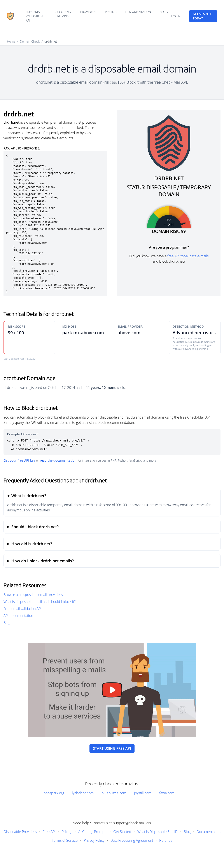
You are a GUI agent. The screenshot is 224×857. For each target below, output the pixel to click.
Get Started (122, 831)
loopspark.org (53, 793)
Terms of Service (65, 840)
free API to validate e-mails (187, 256)
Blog (164, 12)
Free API (49, 831)
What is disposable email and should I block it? (40, 601)
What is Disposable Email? (157, 831)
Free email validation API (34, 16)
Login (175, 16)
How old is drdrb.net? (31, 543)
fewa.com (166, 793)
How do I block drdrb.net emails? (42, 560)
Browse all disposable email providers (33, 594)
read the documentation (58, 460)
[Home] (10, 16)
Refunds (165, 840)
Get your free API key (19, 460)
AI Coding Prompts (63, 14)
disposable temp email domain (50, 122)
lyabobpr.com (83, 793)
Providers (88, 12)
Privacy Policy (94, 840)
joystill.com (142, 793)
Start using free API (112, 748)
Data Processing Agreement (131, 840)
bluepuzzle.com (114, 793)
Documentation (138, 12)
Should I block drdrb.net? (35, 526)
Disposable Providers (20, 831)
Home (11, 41)
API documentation (18, 615)
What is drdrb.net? (28, 495)
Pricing (111, 12)
